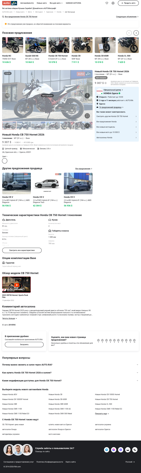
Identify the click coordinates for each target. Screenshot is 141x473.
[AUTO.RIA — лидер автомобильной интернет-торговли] (9, 3)
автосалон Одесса (102, 429)
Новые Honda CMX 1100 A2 (60, 409)
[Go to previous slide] (5, 183)
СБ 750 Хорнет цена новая (13, 424)
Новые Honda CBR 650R (58, 404)
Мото (30, 12)
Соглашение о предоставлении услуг (19, 462)
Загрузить (24, 344)
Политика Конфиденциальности (49, 462)
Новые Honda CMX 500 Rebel (60, 414)
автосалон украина (103, 424)
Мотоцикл (39, 12)
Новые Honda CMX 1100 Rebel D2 (108, 409)
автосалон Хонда (9, 429)
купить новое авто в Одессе (60, 424)
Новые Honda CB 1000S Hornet (107, 394)
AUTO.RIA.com (7, 12)
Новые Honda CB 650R (58, 399)
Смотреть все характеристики (22, 250)
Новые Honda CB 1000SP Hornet (15, 399)
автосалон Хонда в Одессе (60, 429)
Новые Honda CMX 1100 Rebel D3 (15, 414)
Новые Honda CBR (9, 404)
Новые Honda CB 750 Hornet (106, 399)
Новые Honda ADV (9, 394)
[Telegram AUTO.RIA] (106, 449)
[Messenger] (113, 449)
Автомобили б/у (27, 3)
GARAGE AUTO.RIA (73, 3)
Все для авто (55, 3)
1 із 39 (8, 73)
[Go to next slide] (89, 183)
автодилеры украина (10, 434)
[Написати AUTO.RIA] (127, 449)
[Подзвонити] (134, 449)
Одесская (49, 12)
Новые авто (42, 3)
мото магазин (54, 434)
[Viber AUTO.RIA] (120, 449)
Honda (59, 12)
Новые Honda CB (55, 394)
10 (134, 342)
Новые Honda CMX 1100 (12, 409)
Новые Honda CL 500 (103, 404)
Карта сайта (71, 462)
